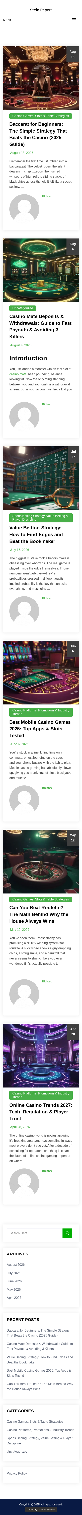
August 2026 (16, 1264)
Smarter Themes (46, 1509)
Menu (8, 20)
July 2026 (13, 1273)
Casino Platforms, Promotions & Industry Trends (40, 712)
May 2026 (14, 1289)
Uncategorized (22, 308)
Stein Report (41, 10)
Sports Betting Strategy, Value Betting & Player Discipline (40, 517)
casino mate (17, 374)
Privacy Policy (17, 1473)
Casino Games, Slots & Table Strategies (40, 116)
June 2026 (14, 1281)
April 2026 (14, 1297)
